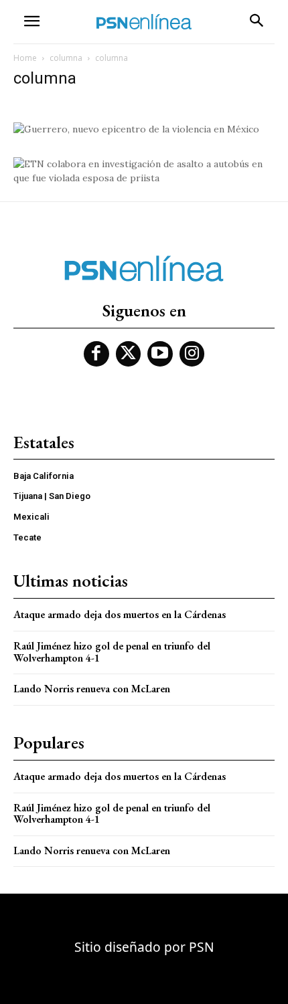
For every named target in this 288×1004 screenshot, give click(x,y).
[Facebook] (96, 354)
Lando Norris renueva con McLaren (91, 689)
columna (66, 58)
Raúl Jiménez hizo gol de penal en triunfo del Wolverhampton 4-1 (111, 652)
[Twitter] (128, 354)
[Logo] (144, 22)
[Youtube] (160, 354)
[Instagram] (192, 354)
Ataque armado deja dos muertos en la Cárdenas (119, 614)
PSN (201, 947)
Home (25, 58)
